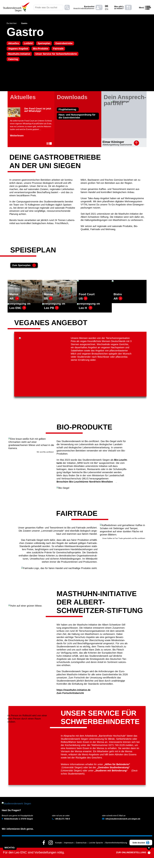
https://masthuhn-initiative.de (73, 690)
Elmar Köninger (113, 141)
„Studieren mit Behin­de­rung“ (111, 770)
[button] (47, 143)
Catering (13, 59)
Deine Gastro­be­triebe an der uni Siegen (55, 161)
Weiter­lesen (17, 135)
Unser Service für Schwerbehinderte (56, 54)
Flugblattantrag (68, 109)
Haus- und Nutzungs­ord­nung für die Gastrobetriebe (77, 116)
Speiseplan (44, 43)
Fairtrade (58, 48)
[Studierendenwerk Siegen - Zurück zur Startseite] (16, 7)
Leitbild (28, 43)
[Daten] (136, 143)
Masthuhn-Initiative (19, 54)
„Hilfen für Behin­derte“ (117, 764)
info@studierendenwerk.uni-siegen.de (123, 819)
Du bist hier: (12, 23)
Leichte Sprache (96, 843)
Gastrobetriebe (64, 43)
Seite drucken (139, 843)
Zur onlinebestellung (131, 852)
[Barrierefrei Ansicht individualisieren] (99, 7)
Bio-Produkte (40, 48)
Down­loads (72, 97)
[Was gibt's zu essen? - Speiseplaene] (128, 7)
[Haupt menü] (148, 7)
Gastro (25, 32)
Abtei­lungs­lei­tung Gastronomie (117, 144)
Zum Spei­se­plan (21, 265)
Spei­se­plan (33, 250)
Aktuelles (13, 43)
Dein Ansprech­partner (125, 100)
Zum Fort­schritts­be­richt (70, 693)
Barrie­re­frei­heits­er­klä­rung (116, 843)
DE (106, 6)
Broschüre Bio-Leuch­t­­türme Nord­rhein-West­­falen (85, 481)
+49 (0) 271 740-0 (62, 819)
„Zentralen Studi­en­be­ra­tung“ (114, 767)
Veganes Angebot (18, 48)
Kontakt (58, 843)
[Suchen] (67, 8)
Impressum (69, 843)
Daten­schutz (81, 843)
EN (106, 9)
